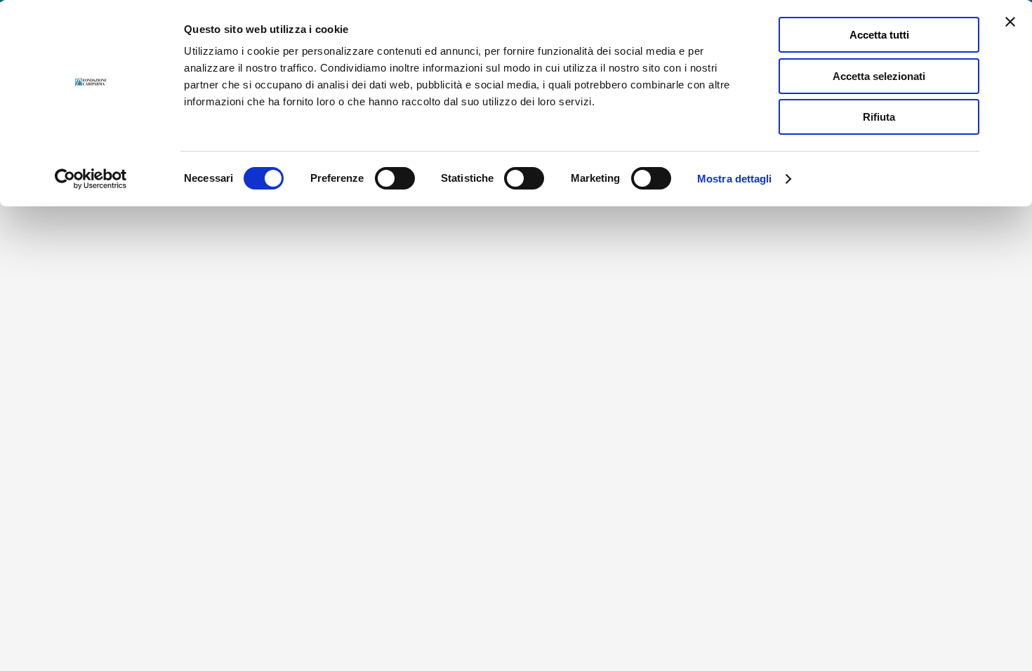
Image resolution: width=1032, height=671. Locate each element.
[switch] (395, 178)
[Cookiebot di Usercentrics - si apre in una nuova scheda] (90, 179)
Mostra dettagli (734, 179)
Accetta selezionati (879, 76)
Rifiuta (879, 117)
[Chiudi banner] (1010, 22)
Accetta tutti (879, 35)
